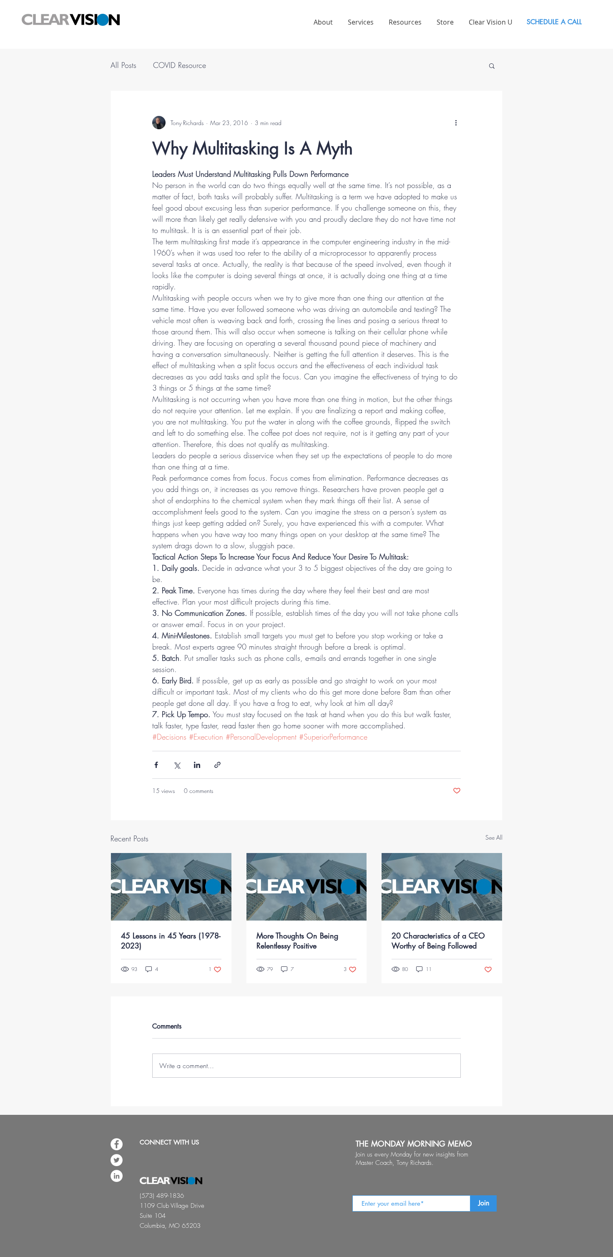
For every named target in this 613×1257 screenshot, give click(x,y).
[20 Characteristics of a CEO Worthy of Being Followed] (442, 887)
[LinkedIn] (117, 1176)
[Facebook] (117, 1144)
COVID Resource (179, 65)
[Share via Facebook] (156, 765)
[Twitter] (117, 1160)
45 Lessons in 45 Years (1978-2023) (171, 941)
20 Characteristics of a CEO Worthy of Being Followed (438, 941)
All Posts (123, 65)
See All (493, 837)
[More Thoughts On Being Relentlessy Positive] (306, 887)
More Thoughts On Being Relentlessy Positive (297, 941)
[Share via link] (217, 765)
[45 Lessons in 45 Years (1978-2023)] (171, 887)
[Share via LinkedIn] (197, 765)
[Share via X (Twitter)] (177, 765)
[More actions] (456, 123)
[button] (492, 65)
